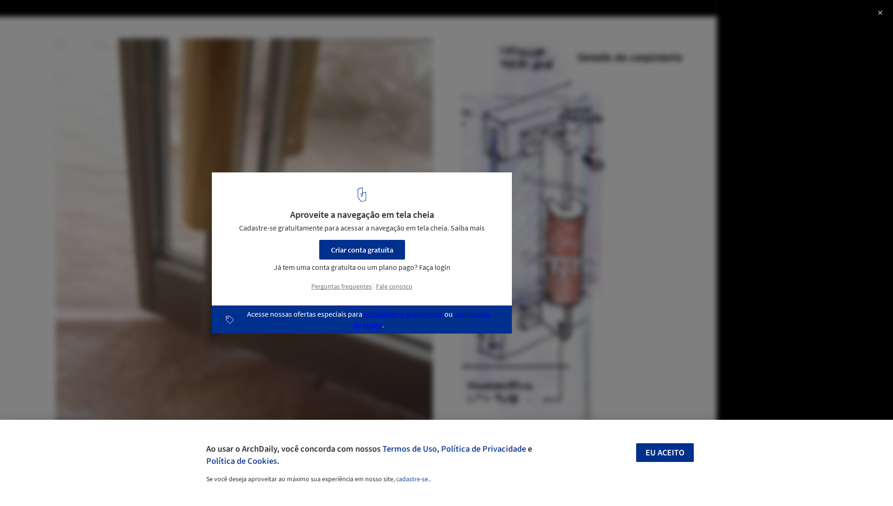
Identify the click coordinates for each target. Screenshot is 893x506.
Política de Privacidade (483, 449)
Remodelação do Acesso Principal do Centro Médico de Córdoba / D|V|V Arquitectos (139, 25)
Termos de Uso (410, 449)
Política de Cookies (241, 461)
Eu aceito (664, 453)
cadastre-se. (412, 479)
